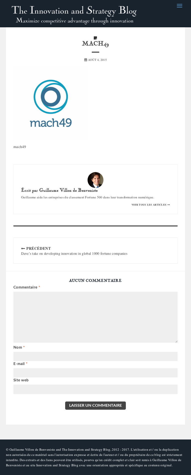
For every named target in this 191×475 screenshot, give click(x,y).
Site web (21, 380)
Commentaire (26, 287)
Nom (19, 347)
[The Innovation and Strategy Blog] (74, 13)
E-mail (20, 364)
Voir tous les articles (149, 204)
